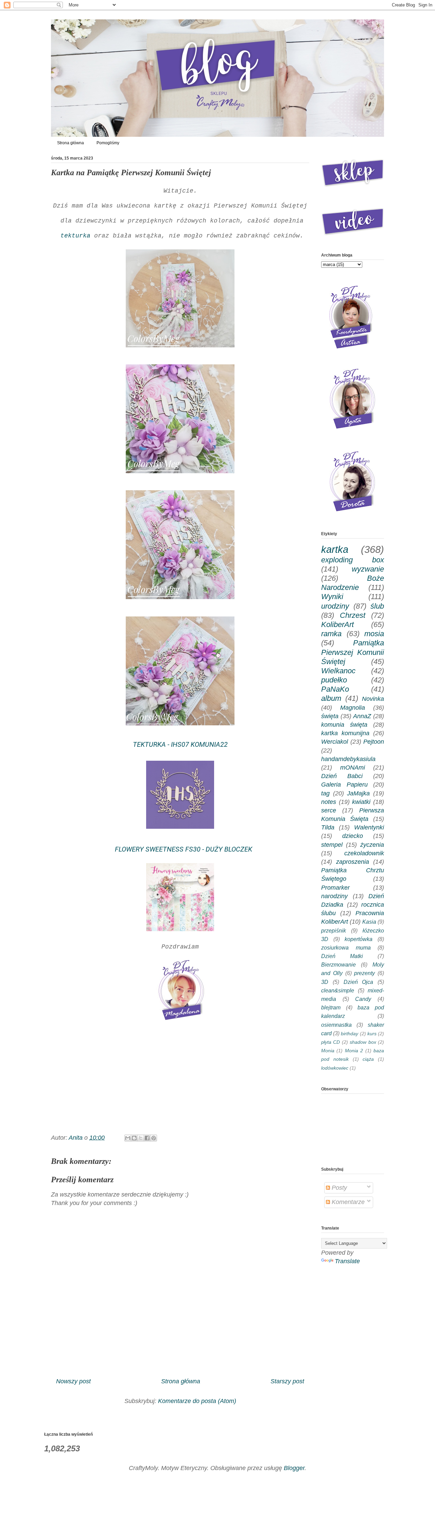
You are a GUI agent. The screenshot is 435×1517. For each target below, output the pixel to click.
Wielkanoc (338, 670)
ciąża (368, 1059)
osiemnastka (336, 1025)
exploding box (352, 560)
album (331, 698)
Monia (327, 1050)
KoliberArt (337, 624)
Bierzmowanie (338, 964)
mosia (374, 633)
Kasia (369, 922)
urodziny (335, 606)
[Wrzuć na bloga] (134, 1138)
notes (328, 801)
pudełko (334, 680)
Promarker (335, 887)
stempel (332, 844)
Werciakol (334, 741)
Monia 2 (354, 1050)
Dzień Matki (342, 956)
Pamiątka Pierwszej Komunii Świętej (352, 652)
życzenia (372, 844)
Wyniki (332, 596)
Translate (347, 1261)
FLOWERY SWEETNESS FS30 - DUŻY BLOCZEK (180, 849)
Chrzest (352, 615)
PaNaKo (335, 689)
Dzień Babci (342, 776)
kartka (334, 549)
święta (329, 716)
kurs (372, 1033)
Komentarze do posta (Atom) (197, 1401)
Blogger (294, 1468)
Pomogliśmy (108, 143)
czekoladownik (364, 853)
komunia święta (344, 724)
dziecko (352, 835)
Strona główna (70, 143)
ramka (331, 633)
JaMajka (358, 793)
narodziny (334, 896)
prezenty (364, 973)
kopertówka (358, 939)
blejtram (331, 1007)
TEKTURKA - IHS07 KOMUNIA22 (180, 744)
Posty (338, 1187)
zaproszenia (352, 861)
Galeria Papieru (344, 784)
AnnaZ (362, 716)
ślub (377, 606)
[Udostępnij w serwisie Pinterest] (153, 1138)
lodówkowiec (334, 1068)
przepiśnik (333, 930)
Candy (363, 999)
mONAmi (352, 767)
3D (324, 982)
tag (325, 793)
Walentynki (369, 827)
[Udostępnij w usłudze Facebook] (147, 1138)
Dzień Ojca (358, 982)
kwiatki (361, 801)
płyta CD (330, 1042)
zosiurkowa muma (346, 947)
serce (328, 810)
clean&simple (337, 990)
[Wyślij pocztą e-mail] (127, 1138)
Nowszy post (73, 1381)
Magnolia (352, 707)
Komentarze (347, 1202)
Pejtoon (373, 741)
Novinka (373, 698)
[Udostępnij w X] (140, 1138)
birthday (349, 1033)
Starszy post (287, 1381)
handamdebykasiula (348, 759)
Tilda (327, 827)
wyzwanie (368, 569)
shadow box (363, 1042)
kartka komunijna (345, 733)
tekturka (73, 235)
